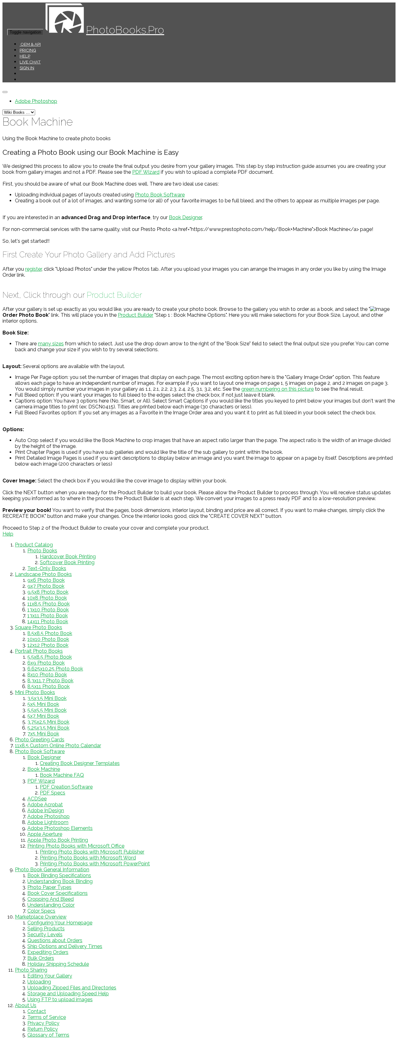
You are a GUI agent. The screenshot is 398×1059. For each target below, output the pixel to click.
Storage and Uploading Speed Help (68, 994)
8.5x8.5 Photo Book (49, 633)
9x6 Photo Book (46, 580)
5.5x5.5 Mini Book (47, 710)
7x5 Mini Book (43, 734)
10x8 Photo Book (47, 598)
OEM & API (30, 44)
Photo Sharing (31, 970)
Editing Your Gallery (49, 976)
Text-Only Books (46, 568)
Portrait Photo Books (39, 651)
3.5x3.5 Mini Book (47, 698)
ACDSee (37, 799)
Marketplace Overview (41, 917)
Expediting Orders (47, 952)
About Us (25, 1005)
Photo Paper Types (49, 887)
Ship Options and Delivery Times (64, 946)
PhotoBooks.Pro (125, 29)
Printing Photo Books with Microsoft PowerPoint (95, 864)
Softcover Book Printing (67, 562)
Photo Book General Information (52, 870)
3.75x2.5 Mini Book (48, 722)
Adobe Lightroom (47, 822)
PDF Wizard (146, 172)
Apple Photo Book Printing (57, 840)
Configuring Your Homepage (59, 923)
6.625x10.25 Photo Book (55, 669)
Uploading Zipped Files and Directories (71, 988)
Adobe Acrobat (45, 805)
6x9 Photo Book (46, 663)
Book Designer (185, 217)
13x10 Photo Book (48, 610)
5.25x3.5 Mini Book (48, 728)
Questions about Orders (54, 940)
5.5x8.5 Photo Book (49, 657)
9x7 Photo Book (45, 586)
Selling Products (46, 929)
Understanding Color (51, 905)
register (33, 269)
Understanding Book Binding (60, 881)
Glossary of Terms (48, 1035)
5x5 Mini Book (43, 704)
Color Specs (41, 911)
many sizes (51, 344)
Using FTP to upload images (60, 999)
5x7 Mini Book (43, 716)
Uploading (39, 982)
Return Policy (42, 1029)
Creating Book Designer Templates (80, 763)
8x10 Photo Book (47, 675)
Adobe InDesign (45, 810)
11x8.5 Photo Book (48, 604)
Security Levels (44, 934)
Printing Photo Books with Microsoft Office (75, 846)
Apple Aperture (44, 834)
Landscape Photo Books (43, 574)
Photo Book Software (160, 195)
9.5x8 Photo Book (47, 592)
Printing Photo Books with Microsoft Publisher (92, 852)
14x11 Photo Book (47, 621)
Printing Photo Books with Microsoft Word (88, 858)
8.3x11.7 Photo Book (50, 681)
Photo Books (42, 551)
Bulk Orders (40, 958)
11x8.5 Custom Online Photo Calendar (58, 745)
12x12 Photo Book (47, 645)
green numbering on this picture (277, 389)
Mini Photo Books (35, 692)
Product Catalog (34, 545)
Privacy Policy (43, 1023)
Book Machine (43, 769)
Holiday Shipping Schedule (58, 964)
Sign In (27, 67)
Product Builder (114, 295)
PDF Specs (52, 793)
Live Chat (30, 61)
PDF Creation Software (66, 787)
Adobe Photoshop (36, 101)
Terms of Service (46, 1017)
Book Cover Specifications (57, 893)
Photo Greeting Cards (39, 740)
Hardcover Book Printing (68, 556)
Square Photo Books (38, 627)
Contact (36, 1011)
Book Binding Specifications (59, 875)
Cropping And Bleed (50, 899)
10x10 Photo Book (48, 639)
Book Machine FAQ (62, 775)
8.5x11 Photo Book (48, 686)
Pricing (28, 50)
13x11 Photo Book (47, 616)
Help (25, 55)
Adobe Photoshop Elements (60, 828)
